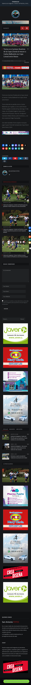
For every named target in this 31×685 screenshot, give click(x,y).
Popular (5, 429)
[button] (3, 145)
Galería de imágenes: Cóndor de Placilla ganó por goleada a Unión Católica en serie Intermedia (15, 205)
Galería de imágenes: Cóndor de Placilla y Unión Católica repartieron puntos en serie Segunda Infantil (16, 3)
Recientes (12, 429)
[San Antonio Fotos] (15, 13)
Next (27, 475)
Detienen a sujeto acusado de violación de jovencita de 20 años (19, 457)
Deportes (26, 62)
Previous (4, 475)
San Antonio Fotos (9, 61)
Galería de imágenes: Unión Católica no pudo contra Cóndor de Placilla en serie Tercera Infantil (15, 255)
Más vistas (19, 429)
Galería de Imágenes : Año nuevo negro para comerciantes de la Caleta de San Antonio (19, 447)
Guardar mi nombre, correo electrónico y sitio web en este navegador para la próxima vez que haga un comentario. (15, 302)
